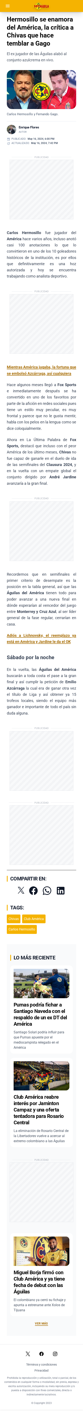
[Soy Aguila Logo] (41, 6)
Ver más (41, 1323)
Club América (34, 919)
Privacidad (41, 1370)
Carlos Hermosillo (22, 929)
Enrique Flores (29, 127)
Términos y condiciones (41, 1364)
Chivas (14, 919)
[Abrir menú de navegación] (7, 6)
